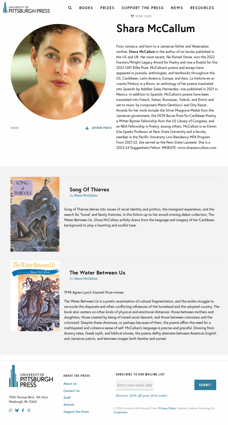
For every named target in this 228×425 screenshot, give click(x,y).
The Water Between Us (97, 272)
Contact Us (71, 391)
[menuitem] (70, 8)
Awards (68, 404)
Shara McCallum (86, 195)
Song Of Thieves (89, 189)
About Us (70, 383)
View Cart (143, 16)
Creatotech (120, 412)
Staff (67, 397)
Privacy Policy (167, 408)
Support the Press (76, 411)
